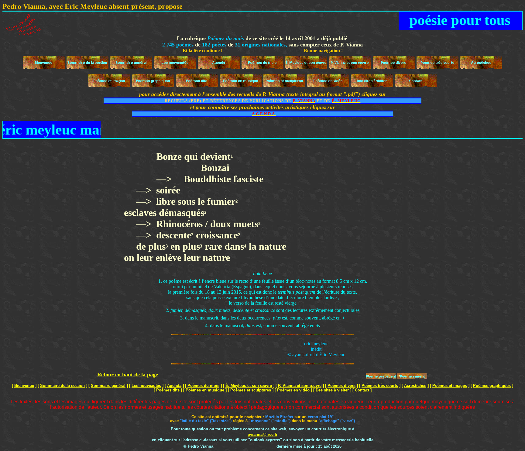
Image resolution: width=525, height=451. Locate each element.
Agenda (174, 385)
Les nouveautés (146, 385)
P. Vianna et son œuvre (299, 385)
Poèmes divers (341, 385)
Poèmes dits (168, 390)
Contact (362, 390)
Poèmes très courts (380, 385)
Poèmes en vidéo (293, 390)
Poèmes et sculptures (250, 390)
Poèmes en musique (205, 390)
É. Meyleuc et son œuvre (248, 385)
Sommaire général (108, 385)
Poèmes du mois (203, 385)
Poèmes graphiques (492, 385)
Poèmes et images (449, 385)
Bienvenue (24, 385)
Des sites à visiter (332, 390)
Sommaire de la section (62, 385)
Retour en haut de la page (127, 374)
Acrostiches (415, 385)
